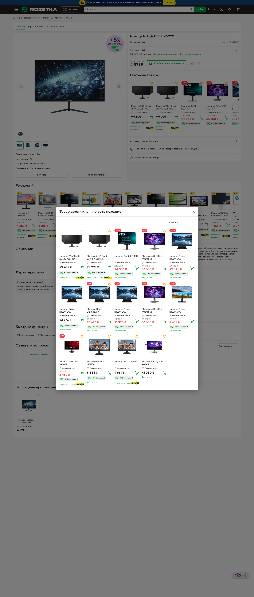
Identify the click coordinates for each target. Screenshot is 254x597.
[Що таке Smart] (80, 277)
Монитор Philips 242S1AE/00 (177, 310)
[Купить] (82, 267)
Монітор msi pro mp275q (126, 362)
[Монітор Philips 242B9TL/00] (72, 294)
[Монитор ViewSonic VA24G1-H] (72, 346)
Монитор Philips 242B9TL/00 (177, 257)
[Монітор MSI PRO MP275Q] (99, 346)
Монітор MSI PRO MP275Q (95, 363)
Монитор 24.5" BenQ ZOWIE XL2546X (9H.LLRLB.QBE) (69, 258)
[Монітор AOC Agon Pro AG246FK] (154, 346)
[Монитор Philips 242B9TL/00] (182, 241)
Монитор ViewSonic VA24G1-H (68, 363)
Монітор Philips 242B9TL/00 (66, 310)
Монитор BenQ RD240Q (126, 256)
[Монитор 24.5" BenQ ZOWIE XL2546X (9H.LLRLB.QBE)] (72, 241)
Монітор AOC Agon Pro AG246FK (153, 363)
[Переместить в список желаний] (82, 231)
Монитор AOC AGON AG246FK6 (152, 257)
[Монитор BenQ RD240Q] (127, 241)
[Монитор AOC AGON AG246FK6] (154, 241)
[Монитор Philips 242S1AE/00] (182, 294)
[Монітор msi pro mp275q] (127, 346)
